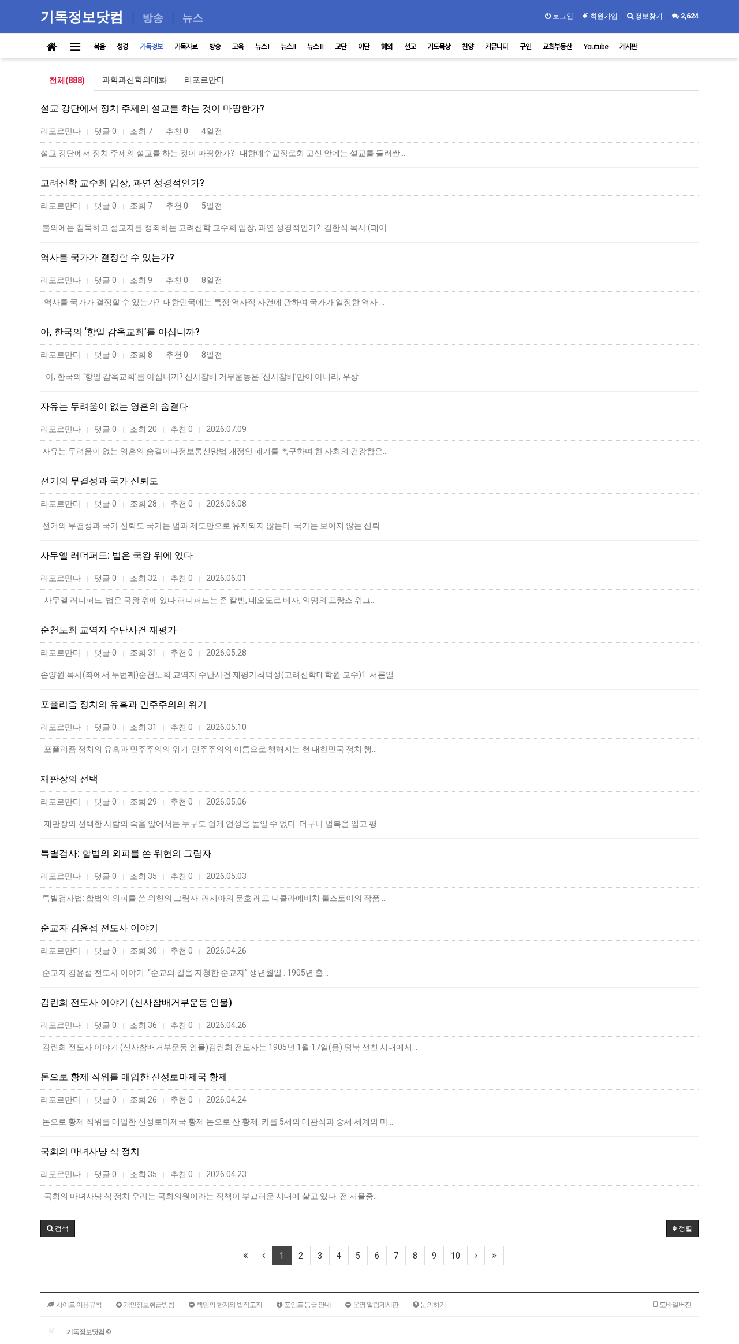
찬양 (467, 46)
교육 (238, 46)
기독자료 (185, 46)
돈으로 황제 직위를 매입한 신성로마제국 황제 (133, 1076)
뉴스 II (288, 46)
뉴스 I (262, 46)
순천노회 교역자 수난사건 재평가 (108, 629)
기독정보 (151, 46)
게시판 (628, 46)
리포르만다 (204, 79)
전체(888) (67, 80)
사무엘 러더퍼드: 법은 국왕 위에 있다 (116, 555)
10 (455, 1255)
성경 (122, 46)
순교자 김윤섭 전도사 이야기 (99, 927)
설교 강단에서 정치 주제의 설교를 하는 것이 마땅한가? (152, 108)
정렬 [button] (684, 1228)
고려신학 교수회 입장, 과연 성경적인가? (122, 182)
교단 (340, 46)
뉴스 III (315, 46)
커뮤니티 (496, 46)
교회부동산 (557, 46)
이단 (364, 46)
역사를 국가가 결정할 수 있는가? (107, 257)
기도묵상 (438, 46)
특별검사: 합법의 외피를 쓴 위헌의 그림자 (125, 853)
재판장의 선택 (69, 778)
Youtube (595, 46)
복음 (99, 46)
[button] (57, 1228)
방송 (215, 46)
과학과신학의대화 (134, 79)
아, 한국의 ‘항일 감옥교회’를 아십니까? (120, 331)
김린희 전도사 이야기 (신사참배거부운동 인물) (136, 1002)
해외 (387, 46)
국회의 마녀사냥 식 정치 (90, 1151)
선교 (410, 46)
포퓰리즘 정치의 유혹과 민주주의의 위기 (123, 704)
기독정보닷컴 (83, 16)
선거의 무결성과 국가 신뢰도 (99, 480)
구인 (525, 46)
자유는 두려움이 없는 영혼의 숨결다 (114, 406)
